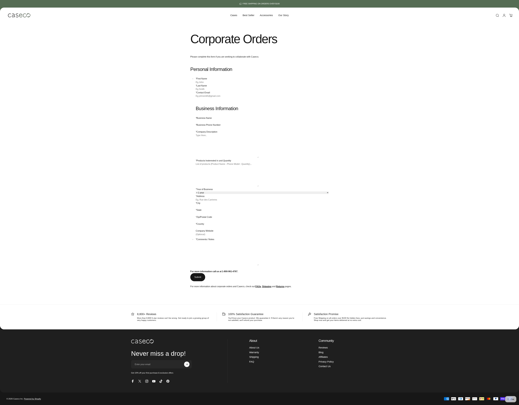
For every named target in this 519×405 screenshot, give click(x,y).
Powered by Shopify (32, 399)
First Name (201, 79)
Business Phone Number (208, 125)
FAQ (251, 361)
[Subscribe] (186, 364)
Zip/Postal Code (204, 217)
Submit (197, 277)
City (198, 203)
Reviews (323, 347)
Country (200, 224)
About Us (254, 347)
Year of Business (204, 189)
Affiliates (323, 357)
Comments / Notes (205, 239)
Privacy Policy (326, 361)
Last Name (201, 86)
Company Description (206, 132)
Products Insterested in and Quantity (213, 160)
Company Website (204, 231)
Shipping (254, 357)
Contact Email (203, 92)
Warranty (254, 352)
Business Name (204, 118)
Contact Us (325, 366)
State (199, 210)
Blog (321, 352)
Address (200, 196)
